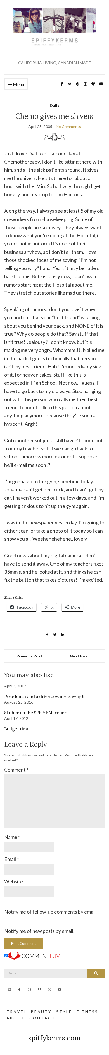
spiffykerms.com (54, 1038)
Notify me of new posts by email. (39, 931)
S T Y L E (63, 1011)
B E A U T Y (41, 1011)
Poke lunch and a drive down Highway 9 (44, 696)
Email (11, 859)
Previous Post (29, 656)
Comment (16, 770)
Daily (54, 105)
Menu (18, 84)
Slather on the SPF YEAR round (35, 712)
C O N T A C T (41, 1018)
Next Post (79, 656)
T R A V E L (16, 1011)
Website (13, 881)
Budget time (16, 729)
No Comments (68, 126)
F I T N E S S (87, 1011)
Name (12, 837)
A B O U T (15, 1018)
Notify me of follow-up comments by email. (50, 912)
